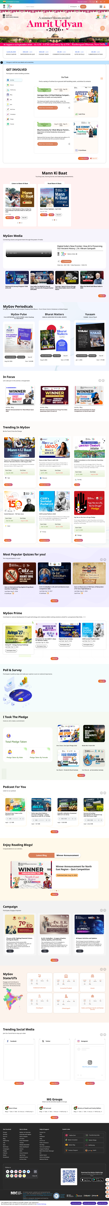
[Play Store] (98, 1180)
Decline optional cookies (89, 1203)
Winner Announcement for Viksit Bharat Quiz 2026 (20, 410)
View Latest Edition (10, 357)
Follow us (104, 1)
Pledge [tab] (11, 119)
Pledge (5, 1151)
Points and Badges (45, 1157)
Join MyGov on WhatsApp (77, 62)
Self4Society (91, 1145)
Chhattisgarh (66, 1008)
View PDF (43, 214)
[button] (17, 222)
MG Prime (5, 1147)
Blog (4, 1139)
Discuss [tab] (12, 85)
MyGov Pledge (92, 1140)
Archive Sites (23, 1159)
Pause (106, 44)
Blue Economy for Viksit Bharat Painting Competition (54, 130)
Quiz (4, 1145)
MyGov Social (43, 1155)
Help (41, 1139)
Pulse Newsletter (24, 1141)
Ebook (51, 214)
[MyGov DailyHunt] (11, 1176)
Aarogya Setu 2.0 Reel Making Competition (54, 95)
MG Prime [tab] (12, 109)
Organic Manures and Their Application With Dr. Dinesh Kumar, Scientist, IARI (39, 815)
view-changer (102, 79)
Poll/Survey (6, 1141)
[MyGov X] (7, 1171)
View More (84, 158)
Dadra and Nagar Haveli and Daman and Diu (92, 1008)
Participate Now (44, 540)
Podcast (5, 1153)
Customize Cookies (76, 1203)
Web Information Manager (47, 1151)
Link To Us (42, 1141)
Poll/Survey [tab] (13, 90)
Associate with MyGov (25, 1134)
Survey (77, 485)
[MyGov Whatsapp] (7, 1176)
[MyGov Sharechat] (20, 1176)
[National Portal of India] (87, 1196)
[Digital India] (79, 1196)
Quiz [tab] (11, 104)
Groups (5, 1132)
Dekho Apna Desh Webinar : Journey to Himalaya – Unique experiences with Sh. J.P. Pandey (93, 815)
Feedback (42, 1136)
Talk (4, 1143)
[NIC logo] (16, 1193)
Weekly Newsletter (24, 1145)
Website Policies (44, 1159)
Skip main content (82, 1)
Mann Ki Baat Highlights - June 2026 (96, 62)
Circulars (22, 1139)
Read (17, 217)
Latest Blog (41, 855)
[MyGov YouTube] (20, 1171)
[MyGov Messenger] (28, 1171)
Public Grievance (44, 1143)
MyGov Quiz (72, 1135)
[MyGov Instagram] (16, 1171)
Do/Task (5, 1134)
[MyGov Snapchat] (24, 1176)
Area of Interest (24, 1153)
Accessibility (101, 2)
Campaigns (6, 1149)
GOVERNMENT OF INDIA (12, 1)
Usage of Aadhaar (44, 1149)
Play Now (7, 540)
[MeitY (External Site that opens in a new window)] (70, 1196)
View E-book (21, 357)
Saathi (94, 1150)
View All (94, 158)
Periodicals (6, 1157)
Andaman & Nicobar (39, 988)
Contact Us (42, 1132)
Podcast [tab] (12, 124)
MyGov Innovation (72, 1140)
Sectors (21, 1149)
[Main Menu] (101, 6)
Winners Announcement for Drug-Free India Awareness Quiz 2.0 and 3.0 (54, 412)
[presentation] (6, 28)
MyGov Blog (72, 1145)
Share (69, 107)
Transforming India (94, 1135)
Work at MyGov (24, 1136)
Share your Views (44, 485)
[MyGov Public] (16, 1176)
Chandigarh (39, 1008)
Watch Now (10, 217)
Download (67, 261)
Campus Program (73, 1150)
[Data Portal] (95, 1196)
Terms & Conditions (45, 1147)
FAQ (41, 1134)
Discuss (5, 1136)
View (10, 951)
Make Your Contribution (46, 108)
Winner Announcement (67, 855)
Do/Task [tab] (12, 80)
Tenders (22, 1143)
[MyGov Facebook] (11, 1171)
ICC (40, 1153)
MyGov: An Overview (25, 1132)
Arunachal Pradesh (66, 988)
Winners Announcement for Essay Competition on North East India (84, 410)
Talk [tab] (11, 99)
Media (4, 1155)
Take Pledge (78, 540)
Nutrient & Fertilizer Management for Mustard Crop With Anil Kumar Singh (14, 815)
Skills (21, 1151)
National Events (24, 1157)
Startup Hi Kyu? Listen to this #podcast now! (66, 814)
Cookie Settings (41, 1204)
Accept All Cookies (102, 1203)
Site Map (42, 1145)
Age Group (22, 1155)
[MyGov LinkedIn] (24, 1171)
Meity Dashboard (24, 1147)
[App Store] (86, 1180)
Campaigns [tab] (13, 114)
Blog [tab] (11, 94)
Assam (92, 988)
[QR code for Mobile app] (69, 1177)
